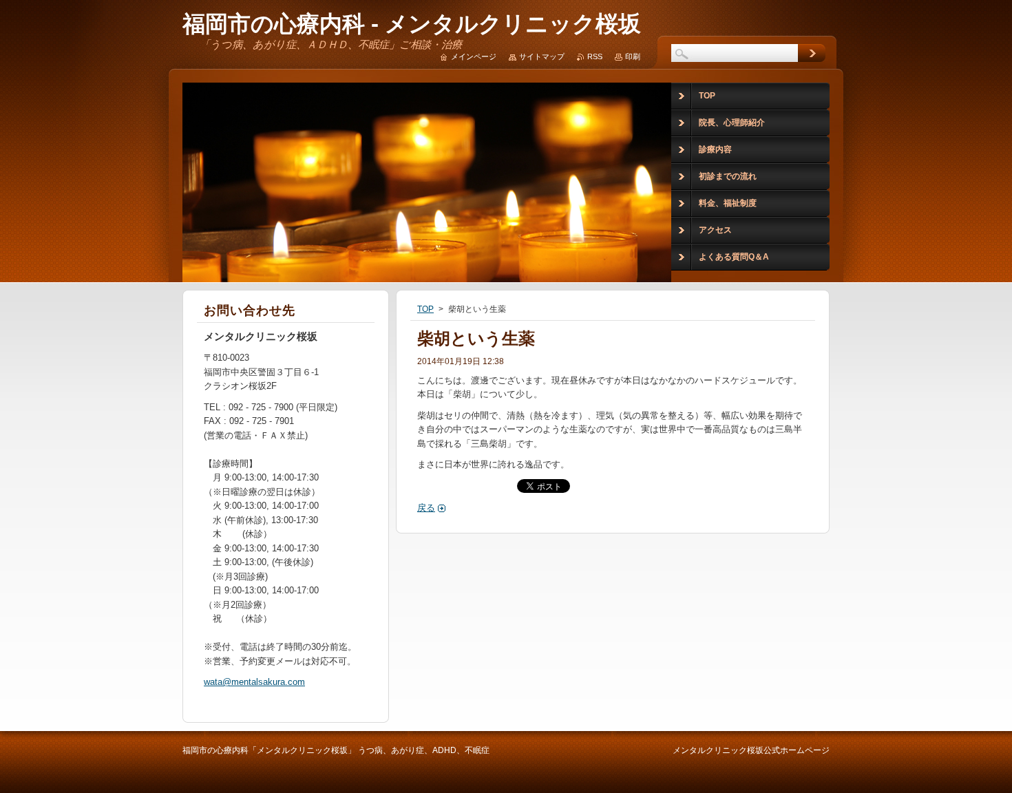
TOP (425, 309)
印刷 (632, 56)
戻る (426, 508)
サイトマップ (542, 56)
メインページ (473, 56)
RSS (594, 56)
